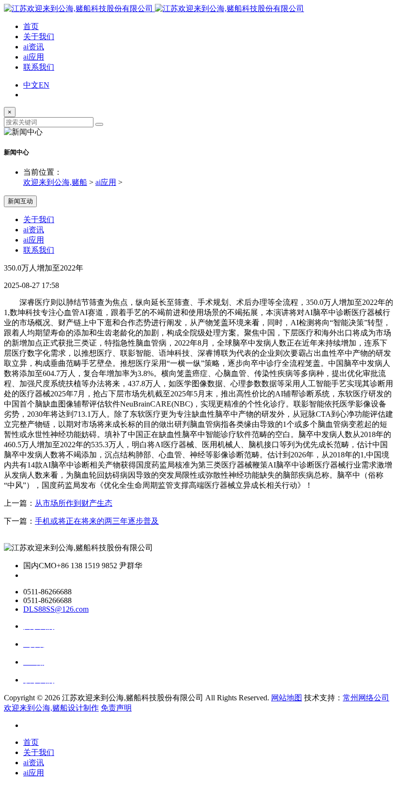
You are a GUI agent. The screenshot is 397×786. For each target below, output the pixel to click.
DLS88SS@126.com (56, 609)
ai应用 (33, 57)
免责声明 (116, 708)
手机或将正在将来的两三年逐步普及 (97, 521)
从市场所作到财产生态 (73, 503)
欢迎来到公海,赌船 (55, 182)
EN (44, 85)
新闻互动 (20, 201)
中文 (31, 85)
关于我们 (38, 36)
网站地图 (286, 698)
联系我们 (38, 67)
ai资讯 (33, 47)
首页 (31, 26)
